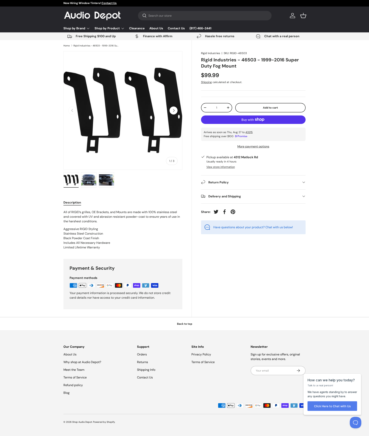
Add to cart (270, 107)
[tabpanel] (122, 230)
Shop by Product (107, 28)
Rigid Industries (210, 53)
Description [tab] (72, 202)
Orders (142, 354)
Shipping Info (146, 370)
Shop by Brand (74, 28)
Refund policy (73, 385)
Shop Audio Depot (82, 422)
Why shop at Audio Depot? (82, 362)
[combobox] (205, 15)
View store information (220, 166)
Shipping (206, 82)
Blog (66, 393)
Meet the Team (73, 370)
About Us (156, 28)
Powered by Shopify (104, 422)
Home (66, 46)
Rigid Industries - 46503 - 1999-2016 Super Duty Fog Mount (96, 46)
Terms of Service (75, 377)
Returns (142, 362)
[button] (303, 15)
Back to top (184, 324)
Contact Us (176, 28)
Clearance (137, 28)
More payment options (253, 146)
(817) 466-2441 (200, 28)
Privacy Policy (201, 354)
